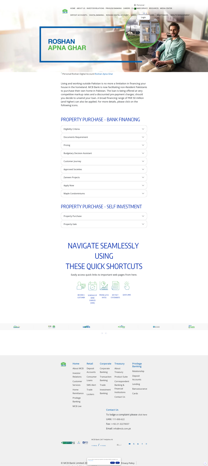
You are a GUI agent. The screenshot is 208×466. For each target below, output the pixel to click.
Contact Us (120, 396)
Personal (67, 74)
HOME (72, 8)
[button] (106, 333)
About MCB (78, 368)
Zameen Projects (72, 177)
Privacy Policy (90, 460)
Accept (112, 462)
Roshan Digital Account (83, 74)
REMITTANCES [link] (163, 15)
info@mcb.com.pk (122, 428)
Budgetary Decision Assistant (78, 153)
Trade (89, 389)
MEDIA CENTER (166, 8)
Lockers (90, 394)
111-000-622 (118, 419)
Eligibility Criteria (72, 129)
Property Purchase (73, 216)
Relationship (138, 371)
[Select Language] (136, 9)
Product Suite (121, 376)
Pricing (67, 145)
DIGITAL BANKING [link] (96, 15)
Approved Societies (73, 169)
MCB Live (77, 406)
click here (142, 414)
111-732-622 (103, 445)
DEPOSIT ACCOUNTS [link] (78, 15)
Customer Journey (72, 161)
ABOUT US (81, 8)
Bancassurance (139, 388)
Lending (136, 384)
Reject (117, 462)
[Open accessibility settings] (205, 463)
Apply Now (69, 185)
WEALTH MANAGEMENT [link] (180, 15)
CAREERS (126, 8)
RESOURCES (154, 8)
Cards (135, 393)
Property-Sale (70, 224)
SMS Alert (91, 385)
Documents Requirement (76, 137)
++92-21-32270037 (120, 423)
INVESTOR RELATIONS (95, 8)
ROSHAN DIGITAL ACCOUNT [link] (117, 15)
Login (143, 17)
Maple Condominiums (74, 193)
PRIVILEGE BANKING (114, 8)
